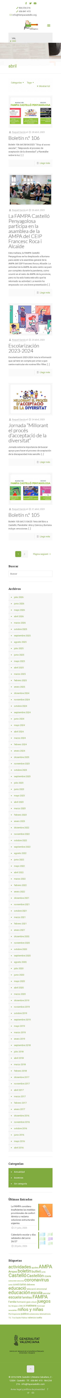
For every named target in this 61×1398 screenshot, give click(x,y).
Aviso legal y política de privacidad (28, 1389)
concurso (20, 1281)
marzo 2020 (20, 994)
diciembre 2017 (21, 1077)
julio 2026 (18, 597)
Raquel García (19, 132)
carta (43, 1272)
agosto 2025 (20, 642)
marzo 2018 (20, 1064)
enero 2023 (19, 821)
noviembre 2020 (22, 943)
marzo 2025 (20, 674)
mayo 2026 (19, 610)
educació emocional (37, 1289)
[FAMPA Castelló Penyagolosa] (30, 25)
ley (9, 1306)
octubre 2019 (20, 1013)
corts (10, 1285)
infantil (34, 1302)
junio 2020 (19, 975)
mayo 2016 (19, 1141)
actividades (19, 1266)
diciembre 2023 (21, 757)
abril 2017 (19, 1090)
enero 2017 (19, 1109)
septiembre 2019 (22, 1019)
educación (19, 1292)
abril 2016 (19, 1147)
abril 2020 (19, 987)
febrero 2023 (20, 815)
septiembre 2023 (22, 776)
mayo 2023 (19, 795)
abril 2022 (19, 872)
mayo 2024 (19, 725)
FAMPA (40, 1297)
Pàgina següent (40, 554)
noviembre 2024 (22, 699)
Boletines (18, 1178)
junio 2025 (19, 655)
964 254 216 (24, 8)
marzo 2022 (20, 879)
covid (16, 1284)
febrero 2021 (20, 923)
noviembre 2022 (22, 834)
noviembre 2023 (22, 763)
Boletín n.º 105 (24, 515)
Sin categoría (20, 1183)
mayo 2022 (19, 866)
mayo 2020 (19, 981)
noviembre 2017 (22, 1083)
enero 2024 (19, 751)
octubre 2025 (20, 629)
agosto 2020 (20, 962)
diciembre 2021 (21, 898)
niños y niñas (30, 1309)
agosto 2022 (20, 853)
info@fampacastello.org (25, 15)
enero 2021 (19, 930)
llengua (14, 1306)
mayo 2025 (19, 661)
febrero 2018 (20, 1071)
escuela (14, 1297)
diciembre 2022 (21, 827)
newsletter (12, 1310)
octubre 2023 (20, 770)
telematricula (45, 1314)
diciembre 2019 (21, 1000)
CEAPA (47, 1276)
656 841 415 (24, 11)
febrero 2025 (20, 680)
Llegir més (45, 163)
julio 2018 (18, 1051)
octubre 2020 (20, 949)
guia (28, 1302)
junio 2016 (19, 1135)
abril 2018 (19, 1058)
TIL (9, 1318)
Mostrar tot (44, 86)
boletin (24, 1271)
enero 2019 (19, 1039)
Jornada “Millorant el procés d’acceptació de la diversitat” (28, 432)
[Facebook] (26, 3)
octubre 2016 (20, 1128)
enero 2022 (19, 891)
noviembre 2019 (22, 1007)
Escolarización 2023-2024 (23, 348)
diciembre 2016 (21, 1115)
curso (22, 1284)
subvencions (34, 1314)
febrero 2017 (20, 1103)
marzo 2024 (20, 738)
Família (12, 1301)
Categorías (16, 82)
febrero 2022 (20, 885)
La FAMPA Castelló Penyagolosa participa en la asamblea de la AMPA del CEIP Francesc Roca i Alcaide (28, 231)
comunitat (12, 1281)
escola (37, 1292)
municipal (41, 1306)
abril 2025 (19, 667)
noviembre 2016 (22, 1122)
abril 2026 (19, 616)
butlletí (36, 1271)
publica (25, 1313)
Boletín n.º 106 (24, 138)
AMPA (45, 1266)
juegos (43, 1301)
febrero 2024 (20, 744)
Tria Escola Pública (19, 1318)
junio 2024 (19, 719)
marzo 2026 (20, 623)
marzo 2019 (20, 1032)
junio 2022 (19, 859)
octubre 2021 (20, 911)
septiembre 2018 (22, 1045)
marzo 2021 (20, 917)
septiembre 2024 (22, 712)
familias (27, 1297)
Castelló (17, 1275)
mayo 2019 (19, 1026)
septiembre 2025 (22, 635)
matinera (31, 1305)
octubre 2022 (20, 840)
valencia (32, 1317)
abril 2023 (19, 802)
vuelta (39, 1317)
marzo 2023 (20, 808)
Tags (29, 82)
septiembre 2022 (22, 847)
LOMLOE (21, 1306)
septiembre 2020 (22, 955)
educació (17, 1288)
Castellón (35, 1275)
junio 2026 (19, 603)
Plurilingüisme (14, 1314)
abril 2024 (19, 731)
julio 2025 (18, 648)
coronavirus (36, 1280)
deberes (31, 1284)
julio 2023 (18, 783)
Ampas (12, 1271)
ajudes (35, 1267)
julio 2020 (18, 968)
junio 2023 (19, 789)
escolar (46, 1293)
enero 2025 (19, 687)
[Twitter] (30, 3)
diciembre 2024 (21, 693)
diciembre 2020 (21, 936)
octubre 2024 (20, 706)
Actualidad (19, 1172)
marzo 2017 (20, 1096)
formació (21, 1302)
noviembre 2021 (22, 904)
